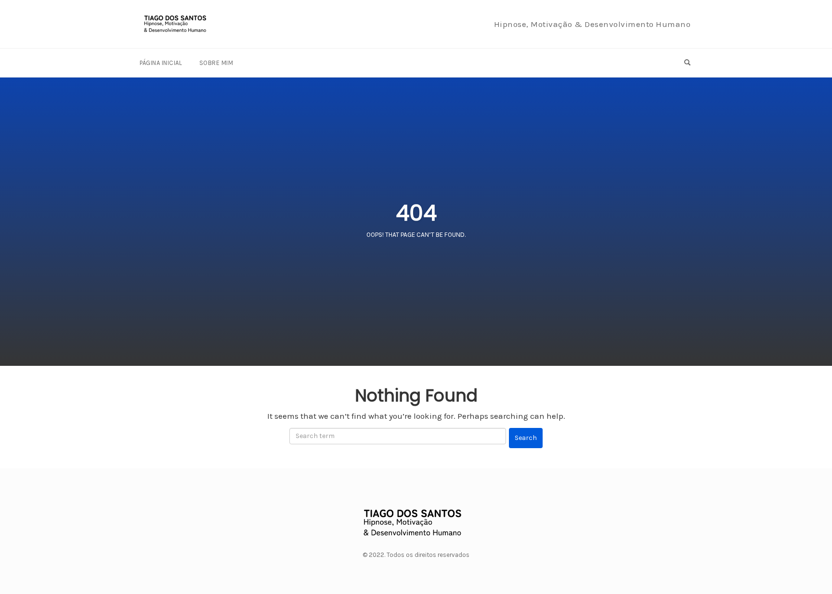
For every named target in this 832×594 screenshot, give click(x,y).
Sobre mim (216, 62)
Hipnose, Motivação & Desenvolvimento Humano (592, 24)
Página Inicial (161, 62)
